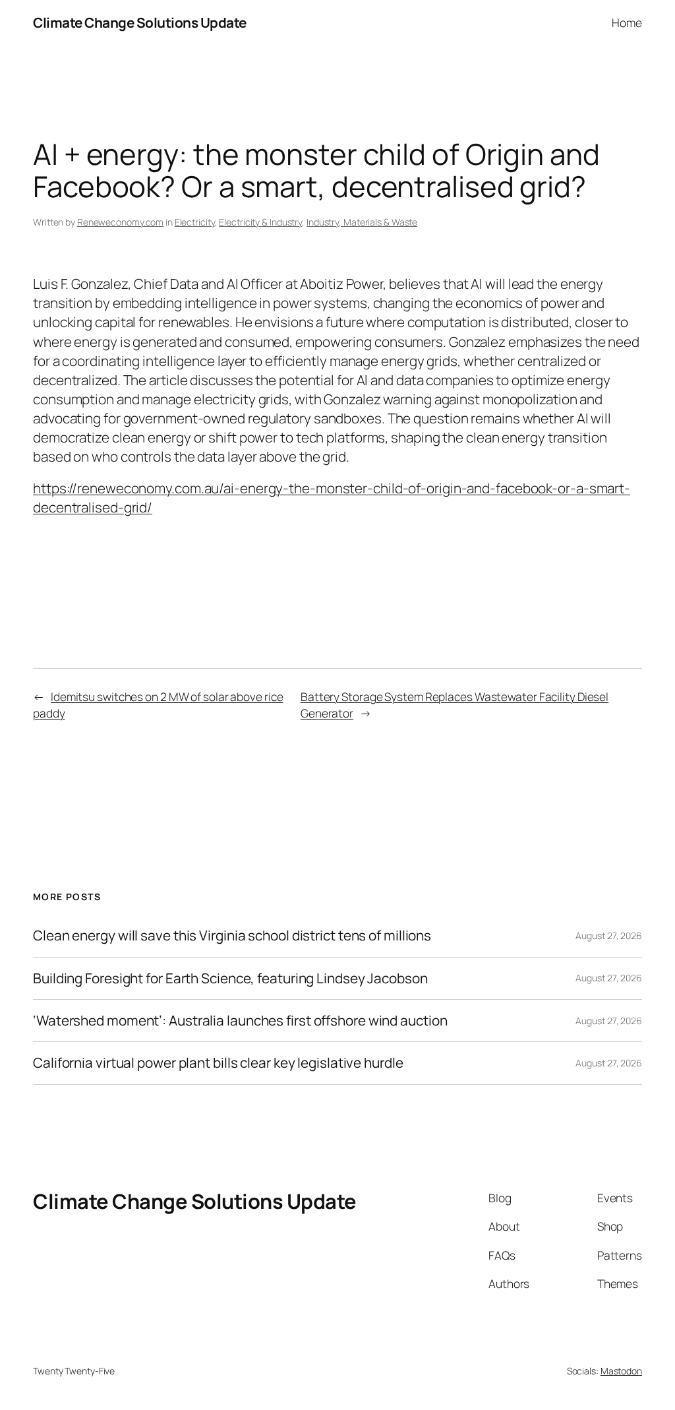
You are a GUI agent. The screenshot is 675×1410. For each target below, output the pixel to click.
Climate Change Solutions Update (140, 22)
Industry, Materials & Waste (362, 222)
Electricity (195, 222)
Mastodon (621, 1370)
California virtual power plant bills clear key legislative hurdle (218, 1062)
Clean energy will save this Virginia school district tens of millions (232, 935)
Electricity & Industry (260, 222)
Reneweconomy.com (120, 222)
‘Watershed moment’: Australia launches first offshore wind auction (240, 1020)
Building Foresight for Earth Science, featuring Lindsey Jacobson (230, 978)
